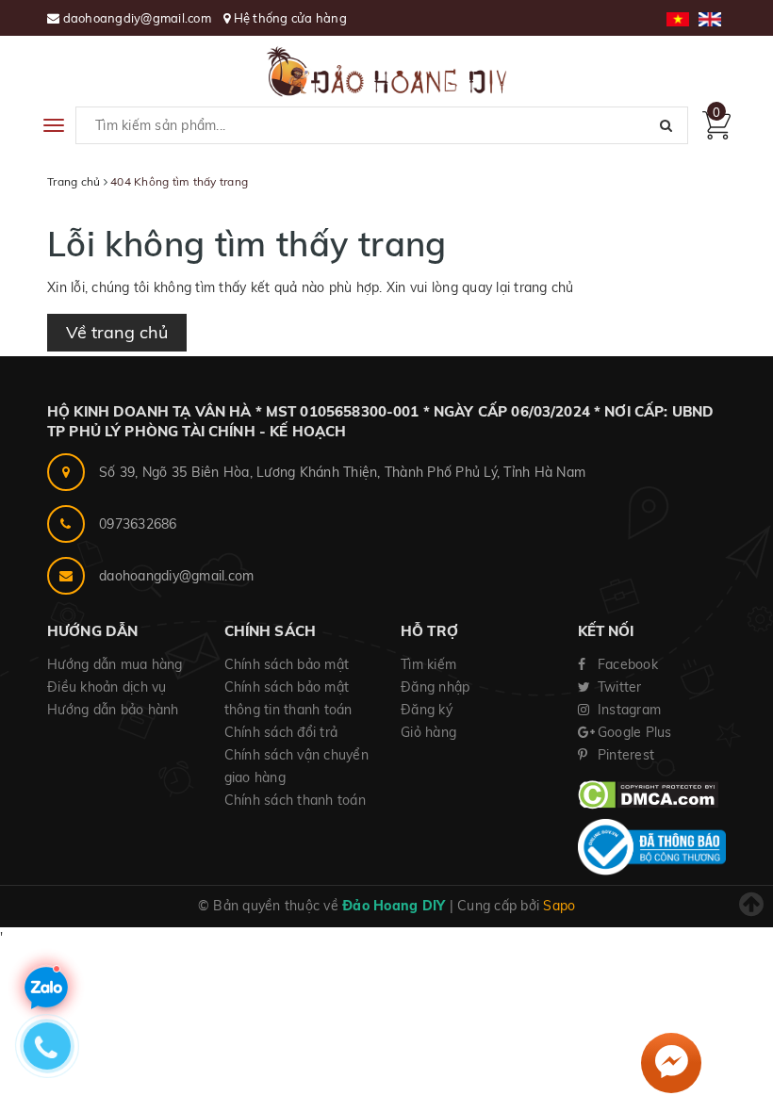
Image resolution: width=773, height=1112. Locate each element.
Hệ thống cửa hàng (290, 17)
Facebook (626, 664)
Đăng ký (426, 709)
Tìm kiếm (428, 664)
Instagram (628, 709)
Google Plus (633, 732)
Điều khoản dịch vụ (107, 687)
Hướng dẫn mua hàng (115, 664)
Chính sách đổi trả (281, 732)
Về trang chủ (117, 332)
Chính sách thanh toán (295, 800)
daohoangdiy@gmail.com (139, 17)
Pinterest (624, 754)
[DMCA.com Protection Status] (648, 793)
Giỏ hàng (428, 732)
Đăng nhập (435, 687)
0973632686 (138, 523)
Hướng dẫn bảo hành (113, 709)
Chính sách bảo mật (287, 664)
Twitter (618, 687)
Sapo (559, 905)
